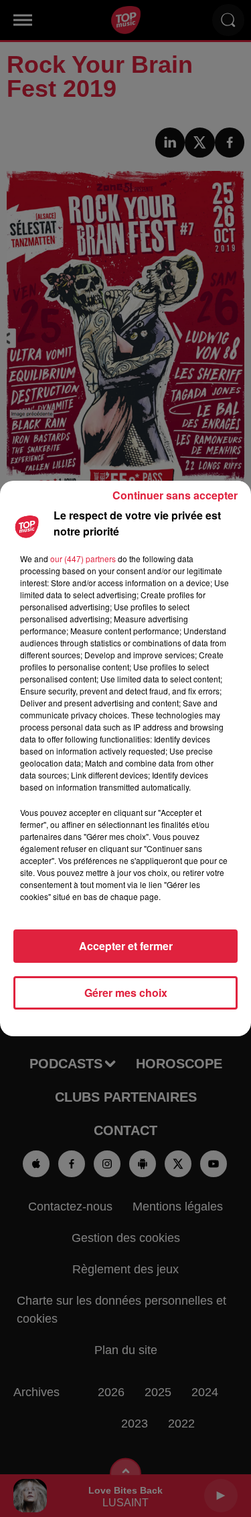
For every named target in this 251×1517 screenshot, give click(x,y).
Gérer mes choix (125, 992)
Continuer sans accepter (175, 495)
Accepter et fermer (126, 945)
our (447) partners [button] (83, 558)
